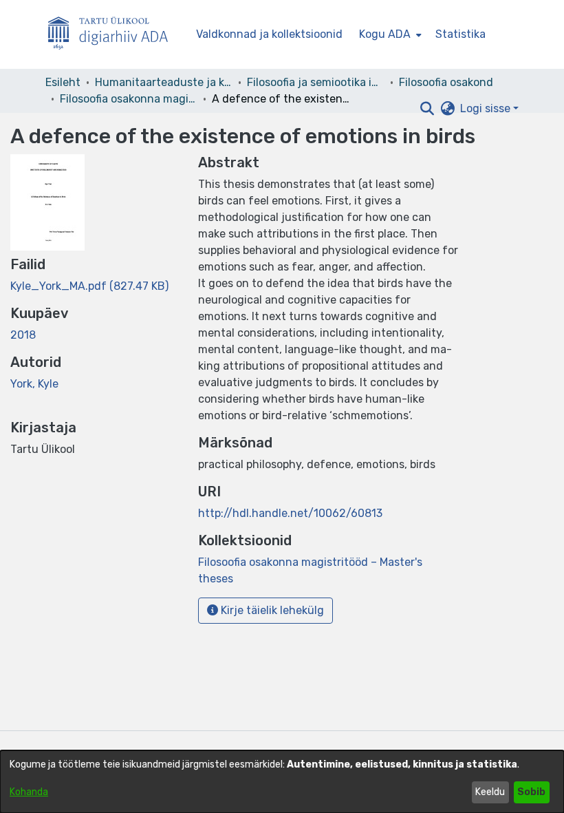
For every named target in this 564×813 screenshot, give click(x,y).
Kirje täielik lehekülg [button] (271, 610)
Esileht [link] (62, 82)
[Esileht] (113, 35)
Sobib (531, 792)
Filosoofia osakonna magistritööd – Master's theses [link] (128, 98)
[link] (89, 286)
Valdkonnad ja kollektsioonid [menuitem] (269, 34)
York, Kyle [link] (34, 383)
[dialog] (282, 781)
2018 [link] (23, 334)
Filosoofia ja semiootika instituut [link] (315, 82)
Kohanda (29, 792)
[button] (426, 109)
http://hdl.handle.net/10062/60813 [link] (290, 513)
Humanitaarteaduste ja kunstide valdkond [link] (163, 82)
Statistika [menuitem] (460, 34)
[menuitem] (389, 34)
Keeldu (490, 792)
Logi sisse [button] (486, 108)
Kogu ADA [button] (385, 34)
